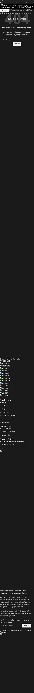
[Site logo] (5, 6)
